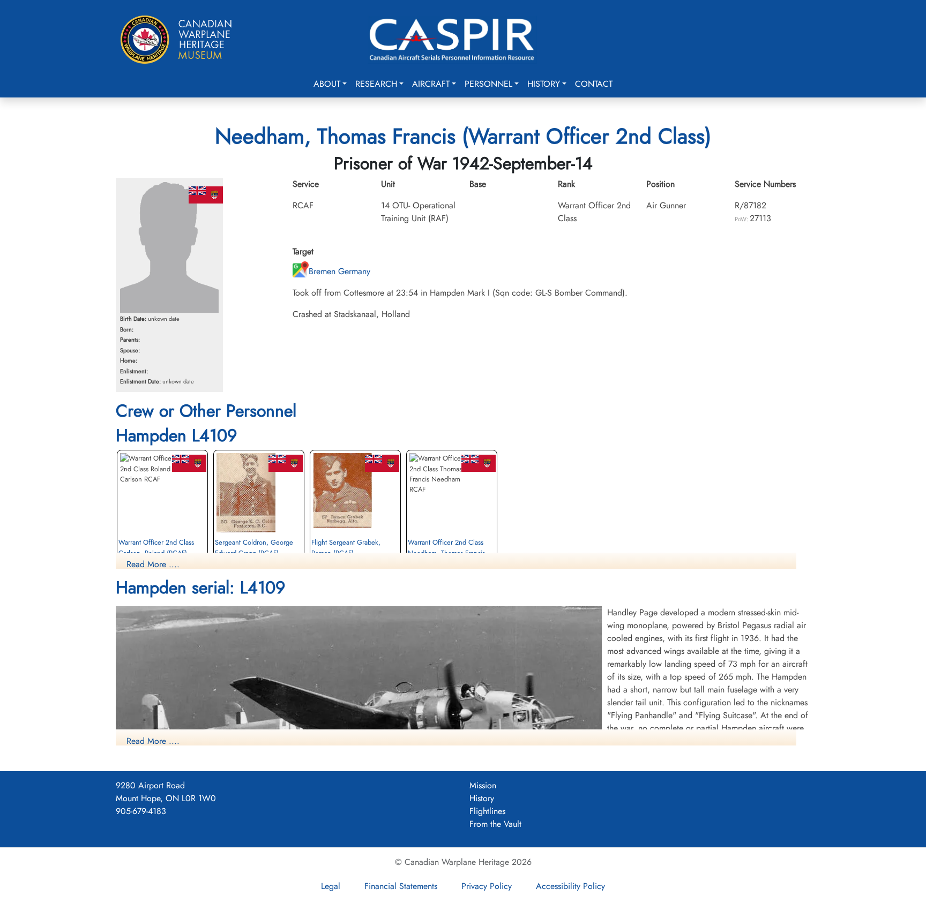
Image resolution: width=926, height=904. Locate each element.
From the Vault (495, 824)
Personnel (488, 84)
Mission (482, 785)
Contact (594, 84)
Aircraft (431, 84)
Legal (330, 886)
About (326, 84)
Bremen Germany (339, 271)
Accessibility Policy (570, 886)
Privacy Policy (486, 886)
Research (376, 84)
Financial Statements (400, 886)
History (543, 84)
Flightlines (487, 811)
